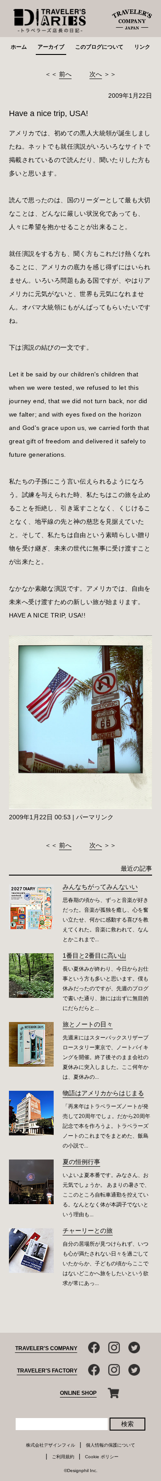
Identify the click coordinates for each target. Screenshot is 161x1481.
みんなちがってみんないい (100, 886)
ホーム (19, 47)
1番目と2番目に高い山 (94, 955)
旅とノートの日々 (88, 1024)
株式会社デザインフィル (50, 1445)
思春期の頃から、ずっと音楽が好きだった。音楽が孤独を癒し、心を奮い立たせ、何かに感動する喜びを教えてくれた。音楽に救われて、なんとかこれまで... (105, 920)
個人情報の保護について (110, 1445)
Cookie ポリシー (102, 1456)
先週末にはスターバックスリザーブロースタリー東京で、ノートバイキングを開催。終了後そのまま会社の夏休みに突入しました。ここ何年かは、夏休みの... (105, 1057)
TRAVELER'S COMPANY (46, 1348)
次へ (95, 74)
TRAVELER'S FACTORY (47, 1371)
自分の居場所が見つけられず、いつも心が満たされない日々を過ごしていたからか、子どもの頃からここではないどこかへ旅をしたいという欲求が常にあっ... (105, 1263)
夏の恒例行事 (81, 1161)
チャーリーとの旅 (88, 1230)
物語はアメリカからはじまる (103, 1093)
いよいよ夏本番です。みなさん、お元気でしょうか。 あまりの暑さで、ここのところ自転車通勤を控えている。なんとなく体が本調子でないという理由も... (106, 1195)
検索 (127, 1423)
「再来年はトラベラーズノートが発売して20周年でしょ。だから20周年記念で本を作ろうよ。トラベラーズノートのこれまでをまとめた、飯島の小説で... (106, 1126)
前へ (65, 74)
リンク (142, 47)
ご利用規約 (63, 1456)
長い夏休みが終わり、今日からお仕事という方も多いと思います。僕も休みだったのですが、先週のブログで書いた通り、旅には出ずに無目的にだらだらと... (105, 988)
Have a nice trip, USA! (48, 113)
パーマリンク (95, 817)
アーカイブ (51, 47)
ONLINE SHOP (78, 1393)
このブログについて (99, 47)
